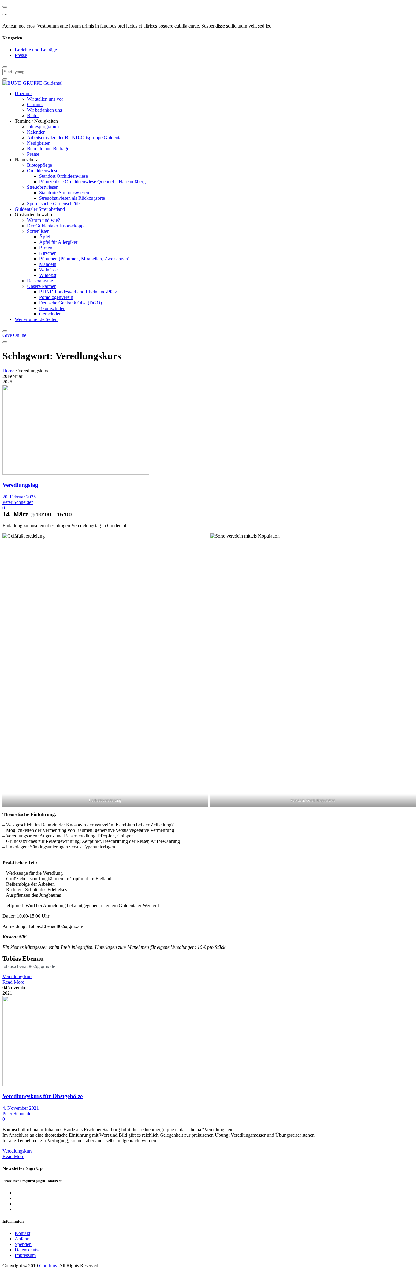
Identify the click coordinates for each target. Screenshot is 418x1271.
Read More (13, 982)
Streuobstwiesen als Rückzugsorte (72, 198)
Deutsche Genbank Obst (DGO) (70, 302)
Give (14, 335)
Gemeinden (50, 313)
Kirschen (48, 253)
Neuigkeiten (38, 143)
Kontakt (22, 1233)
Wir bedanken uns (44, 110)
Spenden (23, 1244)
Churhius (48, 1265)
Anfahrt (22, 1238)
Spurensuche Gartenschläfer (54, 203)
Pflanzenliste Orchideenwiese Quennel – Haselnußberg (92, 181)
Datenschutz (27, 1249)
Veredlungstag (20, 485)
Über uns (23, 93)
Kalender (36, 132)
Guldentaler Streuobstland (40, 209)
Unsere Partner (41, 286)
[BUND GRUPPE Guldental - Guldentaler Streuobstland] (32, 83)
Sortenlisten (38, 231)
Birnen (45, 247)
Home (8, 370)
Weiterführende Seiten (36, 319)
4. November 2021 (20, 1108)
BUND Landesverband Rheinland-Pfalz (78, 291)
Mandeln (47, 264)
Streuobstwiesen (42, 187)
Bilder (33, 115)
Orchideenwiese (42, 170)
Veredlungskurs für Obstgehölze (42, 1096)
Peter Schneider (17, 502)
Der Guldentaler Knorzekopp (55, 225)
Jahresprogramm (43, 126)
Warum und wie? (43, 220)
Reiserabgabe (40, 280)
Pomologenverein (56, 297)
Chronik (35, 104)
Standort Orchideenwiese (63, 176)
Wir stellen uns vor (45, 99)
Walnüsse (48, 269)
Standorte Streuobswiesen (64, 192)
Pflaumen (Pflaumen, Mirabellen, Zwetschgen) (84, 258)
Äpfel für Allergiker (58, 242)
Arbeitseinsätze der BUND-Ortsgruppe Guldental (75, 137)
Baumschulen (52, 308)
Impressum (25, 1255)
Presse (21, 55)
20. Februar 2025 (19, 496)
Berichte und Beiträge (36, 49)
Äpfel (44, 236)
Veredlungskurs (17, 976)
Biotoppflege (39, 165)
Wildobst (47, 275)
